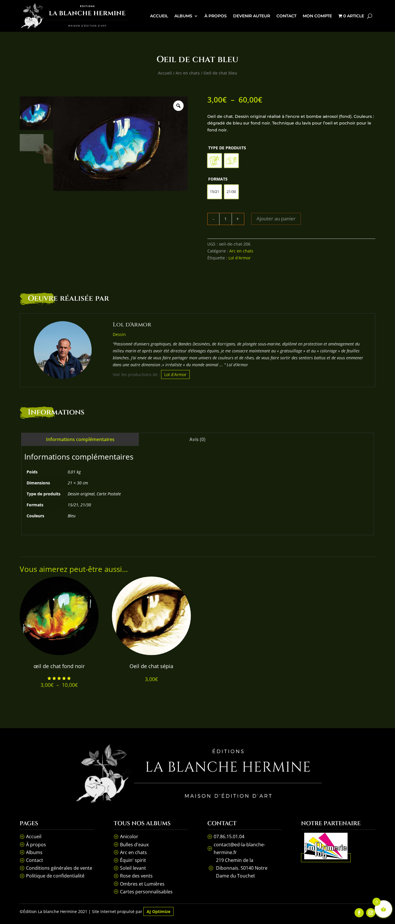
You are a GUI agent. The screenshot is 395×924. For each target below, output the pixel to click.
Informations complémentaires (80, 439)
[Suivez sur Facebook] (359, 912)
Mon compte (317, 15)
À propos (215, 15)
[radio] (214, 160)
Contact (286, 15)
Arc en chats (188, 73)
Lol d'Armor (239, 258)
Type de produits (227, 147)
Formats (218, 179)
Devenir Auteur (251, 15)
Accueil (159, 15)
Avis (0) (197, 439)
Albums (183, 15)
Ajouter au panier (276, 218)
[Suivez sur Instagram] (370, 912)
